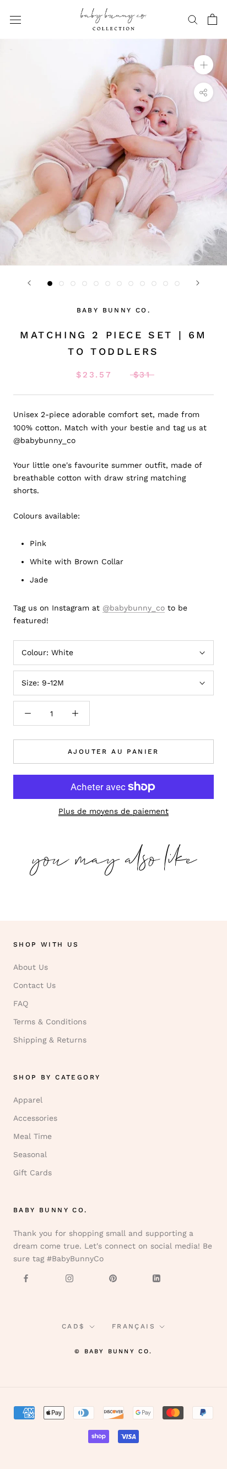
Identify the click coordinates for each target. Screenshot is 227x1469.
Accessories (35, 1118)
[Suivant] (197, 282)
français (133, 1326)
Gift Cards (32, 1172)
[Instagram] (69, 1277)
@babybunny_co (133, 607)
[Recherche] (193, 19)
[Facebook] (26, 1277)
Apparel (27, 1099)
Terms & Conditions (50, 1021)
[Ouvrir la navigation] (15, 19)
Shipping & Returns (50, 1039)
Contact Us (34, 985)
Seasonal (30, 1154)
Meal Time (32, 1136)
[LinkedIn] (156, 1277)
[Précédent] (29, 282)
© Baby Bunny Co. (113, 1351)
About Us (30, 967)
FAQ (20, 1003)
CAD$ (73, 1326)
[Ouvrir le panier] (212, 19)
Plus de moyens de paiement (113, 811)
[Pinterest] (113, 1277)
